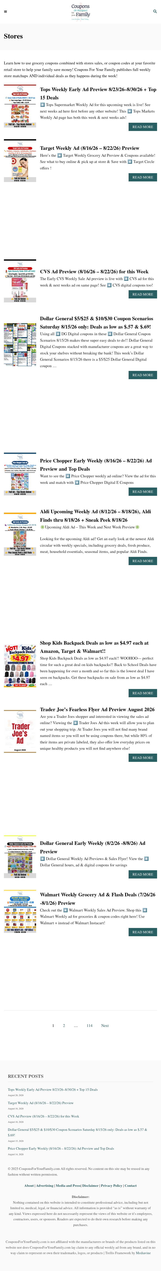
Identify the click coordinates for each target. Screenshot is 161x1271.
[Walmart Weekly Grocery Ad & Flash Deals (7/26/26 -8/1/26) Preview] (20, 913)
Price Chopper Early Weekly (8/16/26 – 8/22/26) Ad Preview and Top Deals (61, 1148)
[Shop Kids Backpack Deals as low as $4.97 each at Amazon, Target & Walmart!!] (20, 667)
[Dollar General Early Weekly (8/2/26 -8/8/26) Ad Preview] (20, 858)
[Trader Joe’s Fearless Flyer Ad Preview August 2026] (20, 733)
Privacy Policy (111, 1185)
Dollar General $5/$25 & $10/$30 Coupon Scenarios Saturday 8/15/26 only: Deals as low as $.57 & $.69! (77, 1132)
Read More (144, 127)
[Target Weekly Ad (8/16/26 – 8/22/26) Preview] (20, 162)
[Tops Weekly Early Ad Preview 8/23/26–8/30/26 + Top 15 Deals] (20, 108)
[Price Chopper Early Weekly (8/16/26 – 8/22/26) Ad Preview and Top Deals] (20, 476)
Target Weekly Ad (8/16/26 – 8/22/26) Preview (89, 148)
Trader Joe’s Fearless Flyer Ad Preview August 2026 (97, 709)
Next (105, 1025)
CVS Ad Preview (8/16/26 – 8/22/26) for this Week (94, 271)
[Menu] (6, 11)
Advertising (44, 1185)
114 (89, 1025)
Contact (131, 1185)
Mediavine (143, 1253)
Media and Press (68, 1185)
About (29, 1185)
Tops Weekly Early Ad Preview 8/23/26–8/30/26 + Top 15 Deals (53, 1089)
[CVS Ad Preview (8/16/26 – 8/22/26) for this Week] (20, 282)
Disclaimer (90, 1185)
